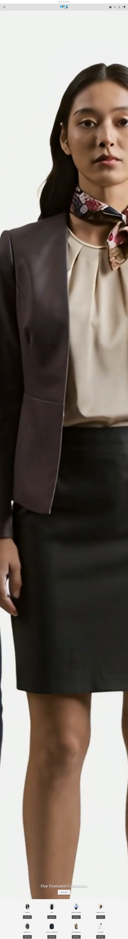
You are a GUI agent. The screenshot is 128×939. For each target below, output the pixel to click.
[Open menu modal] (4, 7)
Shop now (64, 892)
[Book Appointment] (110, 7)
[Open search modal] (115, 7)
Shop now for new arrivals (64, 1)
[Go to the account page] (119, 7)
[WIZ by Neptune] (64, 7)
